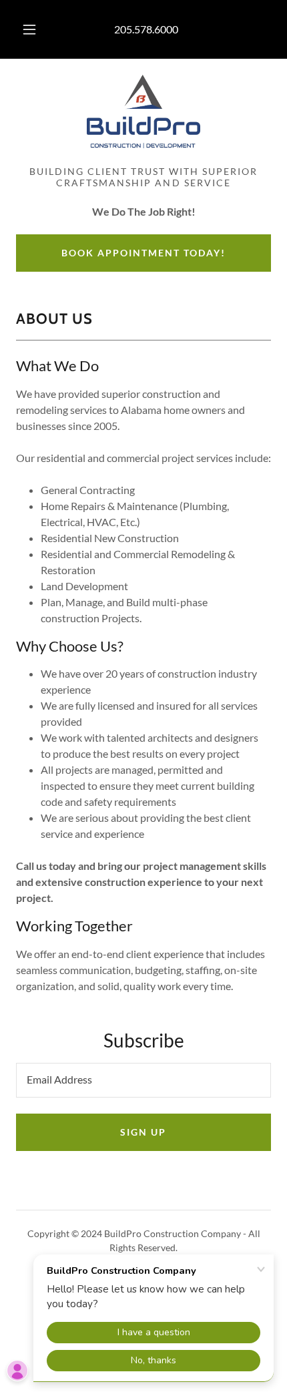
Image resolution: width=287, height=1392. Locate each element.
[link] (144, 111)
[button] (29, 29)
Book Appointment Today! (143, 252)
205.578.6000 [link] (146, 29)
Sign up (143, 1132)
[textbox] (143, 1080)
